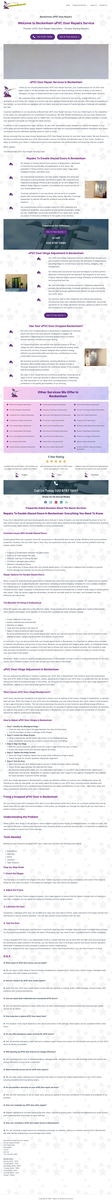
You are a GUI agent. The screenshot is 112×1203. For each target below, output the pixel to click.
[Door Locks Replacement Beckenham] (20, 436)
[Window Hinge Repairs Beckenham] (87, 431)
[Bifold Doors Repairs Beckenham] (19, 404)
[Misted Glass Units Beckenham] (51, 441)
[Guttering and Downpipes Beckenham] (54, 431)
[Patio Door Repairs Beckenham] (51, 447)
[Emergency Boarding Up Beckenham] (53, 410)
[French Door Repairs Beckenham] (52, 420)
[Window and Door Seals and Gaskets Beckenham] (89, 448)
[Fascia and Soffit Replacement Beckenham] (55, 415)
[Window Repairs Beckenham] (85, 441)
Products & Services (79, 5)
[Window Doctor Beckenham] (84, 420)
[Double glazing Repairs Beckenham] (53, 404)
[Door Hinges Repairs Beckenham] (19, 431)
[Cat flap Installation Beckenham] (19, 410)
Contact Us (103, 5)
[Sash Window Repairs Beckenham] (86, 404)
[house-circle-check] (11, 164)
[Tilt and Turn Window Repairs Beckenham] (89, 410)
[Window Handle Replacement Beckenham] (89, 426)
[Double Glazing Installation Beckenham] (21, 447)
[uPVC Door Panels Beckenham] (85, 415)
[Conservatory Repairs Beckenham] (19, 420)
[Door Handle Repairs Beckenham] (19, 426)
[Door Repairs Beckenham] (16, 441)
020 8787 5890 (56, 243)
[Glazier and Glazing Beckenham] (52, 426)
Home (68, 5)
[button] (87, 5)
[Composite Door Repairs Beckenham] (20, 415)
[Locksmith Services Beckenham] (52, 436)
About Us (94, 5)
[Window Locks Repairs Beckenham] (87, 436)
